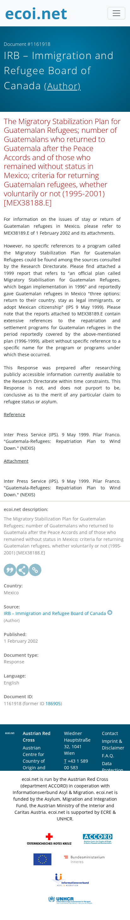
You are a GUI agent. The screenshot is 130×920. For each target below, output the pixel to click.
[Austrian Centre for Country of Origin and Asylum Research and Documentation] (97, 838)
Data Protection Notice (112, 770)
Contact (110, 733)
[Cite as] (10, 570)
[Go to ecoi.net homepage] (36, 13)
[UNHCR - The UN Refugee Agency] (70, 900)
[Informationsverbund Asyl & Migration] (70, 879)
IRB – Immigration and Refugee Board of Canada (55, 613)
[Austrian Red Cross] (49, 838)
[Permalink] (35, 570)
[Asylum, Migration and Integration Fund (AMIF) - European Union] (42, 859)
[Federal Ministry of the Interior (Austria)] (84, 859)
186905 (53, 703)
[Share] (22, 570)
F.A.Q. (108, 756)
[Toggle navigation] (116, 13)
